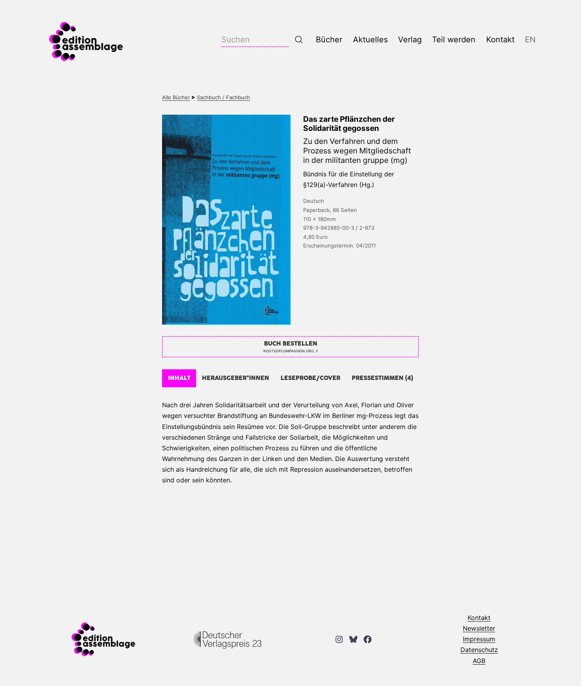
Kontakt (500, 39)
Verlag (410, 39)
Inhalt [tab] (179, 378)
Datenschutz (479, 650)
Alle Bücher (176, 97)
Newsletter (479, 628)
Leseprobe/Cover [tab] (310, 378)
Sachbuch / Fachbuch (223, 97)
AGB (479, 661)
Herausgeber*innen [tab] (235, 378)
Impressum (479, 639)
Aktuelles (370, 39)
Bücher (329, 39)
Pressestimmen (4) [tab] (382, 378)
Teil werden (453, 39)
